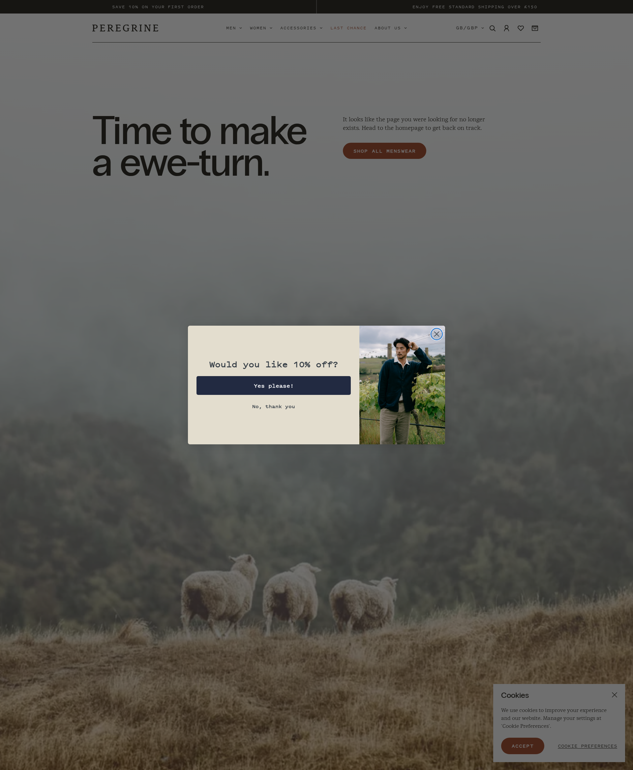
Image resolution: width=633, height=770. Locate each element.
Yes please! (274, 385)
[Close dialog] (436, 334)
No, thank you (273, 406)
